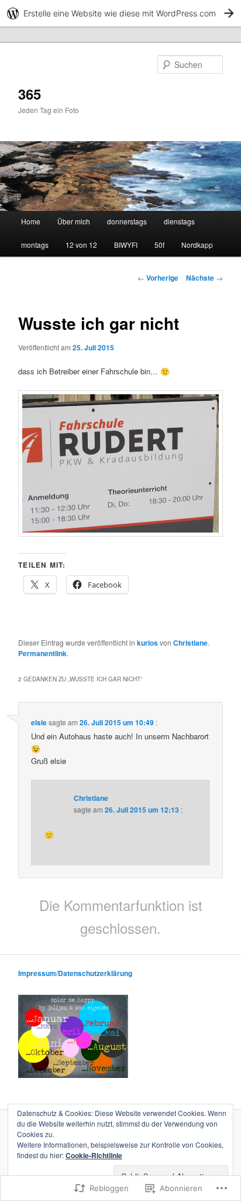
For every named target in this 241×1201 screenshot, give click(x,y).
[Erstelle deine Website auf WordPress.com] (120, 13)
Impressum (37, 973)
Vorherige (157, 277)
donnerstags (127, 221)
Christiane (190, 642)
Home (30, 221)
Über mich (73, 221)
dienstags (179, 221)
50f (159, 245)
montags (35, 245)
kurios (147, 642)
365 (29, 94)
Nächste (204, 277)
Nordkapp (197, 245)
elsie (39, 722)
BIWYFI (125, 245)
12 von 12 (81, 245)
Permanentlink (42, 653)
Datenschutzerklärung (95, 973)
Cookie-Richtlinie (94, 1155)
